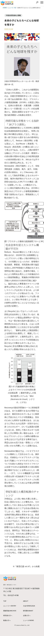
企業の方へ (27, 615)
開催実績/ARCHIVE (9, 611)
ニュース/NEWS (28, 620)
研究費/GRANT (28, 611)
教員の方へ (7, 620)
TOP (4, 601)
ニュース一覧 (12, 8)
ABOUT (25, 601)
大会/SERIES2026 (29, 606)
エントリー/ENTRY (9, 606)
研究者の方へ (7, 615)
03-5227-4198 (13, 595)
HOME (5, 8)
